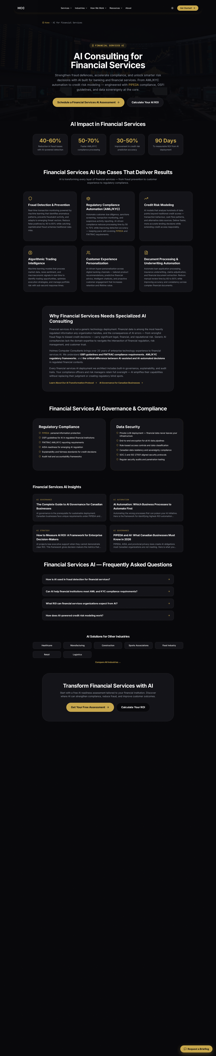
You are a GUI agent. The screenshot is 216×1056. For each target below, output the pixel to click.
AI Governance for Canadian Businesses (119, 382)
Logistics (77, 654)
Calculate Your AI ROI (145, 102)
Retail (47, 654)
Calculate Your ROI (133, 707)
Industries (80, 8)
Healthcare (47, 645)
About (128, 8)
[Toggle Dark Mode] (172, 8)
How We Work (97, 8)
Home (47, 22)
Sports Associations (139, 645)
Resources (115, 8)
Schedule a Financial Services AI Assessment (86, 102)
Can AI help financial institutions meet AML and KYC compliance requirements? (91, 591)
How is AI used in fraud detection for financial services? (78, 579)
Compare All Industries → (108, 662)
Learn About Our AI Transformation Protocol (71, 382)
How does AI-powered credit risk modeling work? (74, 615)
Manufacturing (77, 645)
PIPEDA (134, 85)
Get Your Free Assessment (88, 707)
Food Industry (169, 645)
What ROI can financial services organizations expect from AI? (82, 603)
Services (65, 8)
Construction (108, 645)
